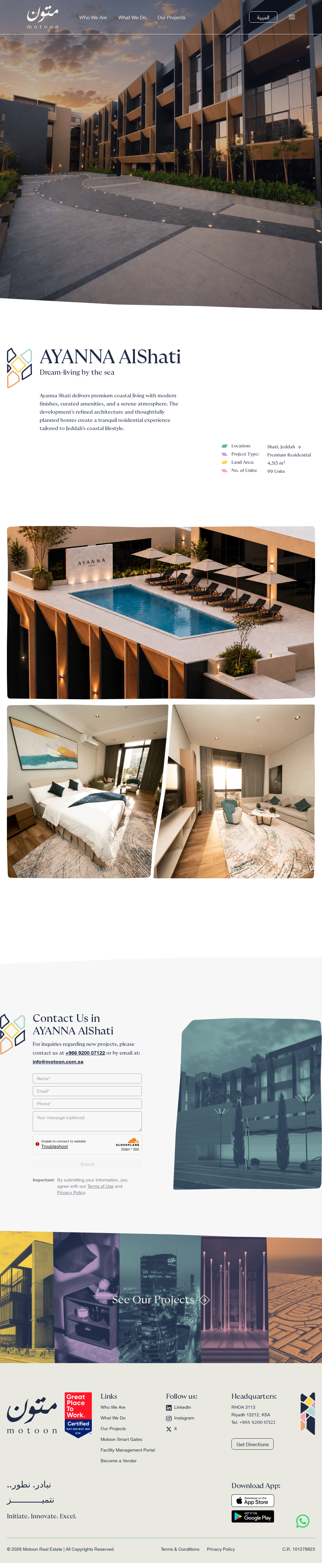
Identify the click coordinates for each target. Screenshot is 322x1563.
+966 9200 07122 (257, 1422)
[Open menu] (292, 17)
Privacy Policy (71, 1192)
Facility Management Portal (128, 1450)
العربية (263, 17)
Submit (87, 1163)
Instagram (184, 1418)
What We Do (132, 17)
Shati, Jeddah (281, 447)
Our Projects (172, 17)
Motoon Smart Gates (121, 1439)
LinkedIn (182, 1407)
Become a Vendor (119, 1460)
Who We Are (93, 17)
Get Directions (252, 1444)
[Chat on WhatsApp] (302, 1521)
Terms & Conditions (180, 1549)
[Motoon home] (42, 17)
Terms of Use (100, 1185)
